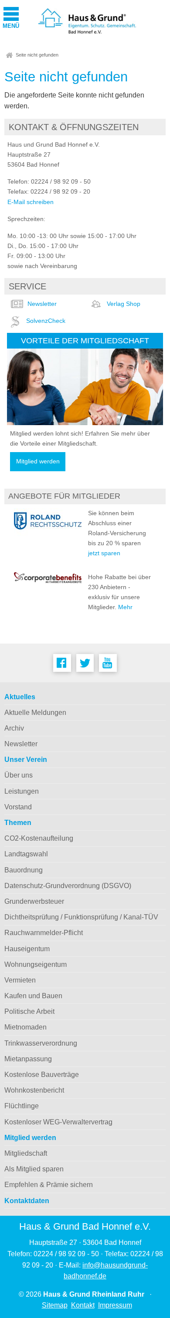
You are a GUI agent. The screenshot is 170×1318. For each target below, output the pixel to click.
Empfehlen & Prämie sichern (48, 1184)
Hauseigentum (27, 948)
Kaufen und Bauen (33, 995)
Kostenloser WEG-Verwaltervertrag (58, 1122)
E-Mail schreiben (30, 201)
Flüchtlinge (21, 1106)
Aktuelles (19, 697)
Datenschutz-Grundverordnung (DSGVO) (67, 885)
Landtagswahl (26, 854)
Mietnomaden (25, 1027)
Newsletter (42, 303)
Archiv (14, 728)
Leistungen (21, 791)
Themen (17, 822)
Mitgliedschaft (25, 1153)
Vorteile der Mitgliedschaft (85, 340)
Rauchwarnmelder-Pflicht (43, 932)
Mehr (125, 607)
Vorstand (18, 807)
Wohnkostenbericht (34, 1090)
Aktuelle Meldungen (35, 712)
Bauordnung (23, 870)
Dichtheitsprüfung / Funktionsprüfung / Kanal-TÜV (81, 917)
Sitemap (55, 1305)
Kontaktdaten (26, 1200)
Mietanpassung (28, 1059)
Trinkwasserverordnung (40, 1043)
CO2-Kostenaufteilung (38, 838)
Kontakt (83, 1305)
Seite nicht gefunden (37, 54)
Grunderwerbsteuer (34, 901)
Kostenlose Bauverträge (41, 1074)
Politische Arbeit (29, 1011)
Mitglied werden (38, 461)
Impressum (115, 1305)
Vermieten (20, 980)
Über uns (18, 775)
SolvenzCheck (45, 320)
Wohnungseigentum (35, 964)
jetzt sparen (104, 553)
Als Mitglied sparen (34, 1169)
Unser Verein (25, 759)
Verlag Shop (123, 303)
